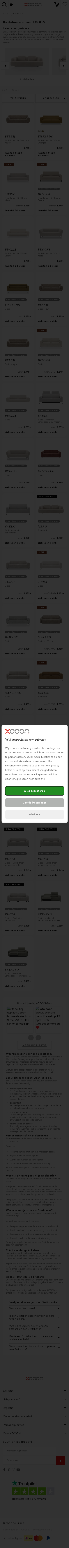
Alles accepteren (34, 791)
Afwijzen (34, 814)
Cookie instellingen (35, 802)
